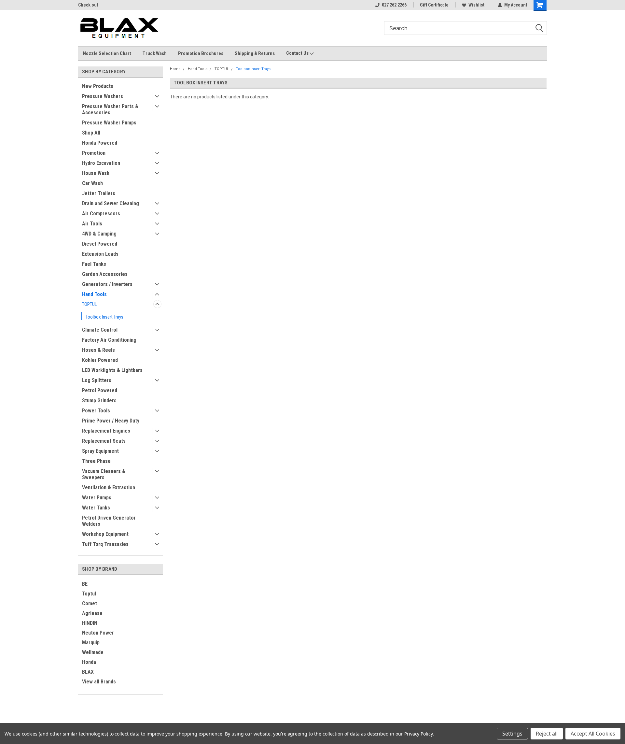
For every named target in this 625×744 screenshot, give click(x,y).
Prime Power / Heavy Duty (110, 421)
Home (175, 69)
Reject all (547, 733)
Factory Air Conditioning (109, 340)
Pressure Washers (102, 96)
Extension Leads (100, 254)
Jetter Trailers (98, 193)
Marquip (91, 642)
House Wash (95, 173)
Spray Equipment (100, 451)
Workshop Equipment (105, 534)
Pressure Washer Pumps (109, 123)
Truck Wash (155, 53)
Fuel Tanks (94, 264)
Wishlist (476, 4)
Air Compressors (101, 213)
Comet (89, 603)
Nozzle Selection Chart (107, 53)
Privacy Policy (418, 734)
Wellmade (93, 652)
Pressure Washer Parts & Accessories (110, 109)
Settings (512, 733)
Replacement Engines (106, 431)
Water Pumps (96, 497)
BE (85, 584)
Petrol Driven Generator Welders (109, 521)
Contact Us (298, 53)
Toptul (89, 594)
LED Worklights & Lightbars (112, 370)
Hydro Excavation (101, 163)
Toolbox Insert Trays (104, 317)
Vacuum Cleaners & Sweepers (103, 474)
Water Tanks (96, 508)
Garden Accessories (105, 274)
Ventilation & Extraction (108, 487)
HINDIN (89, 623)
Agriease (92, 613)
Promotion (93, 153)
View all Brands (99, 682)
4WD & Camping (99, 234)
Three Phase (96, 461)
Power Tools (96, 411)
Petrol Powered (99, 390)
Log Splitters (96, 380)
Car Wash (92, 183)
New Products (97, 86)
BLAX (88, 672)
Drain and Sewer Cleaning (110, 203)
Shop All (91, 133)
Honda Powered (99, 143)
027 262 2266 (394, 4)
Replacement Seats (104, 441)
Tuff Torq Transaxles (105, 544)
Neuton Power (98, 633)
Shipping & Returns (255, 53)
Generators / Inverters (107, 284)
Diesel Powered (99, 244)
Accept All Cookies (593, 733)
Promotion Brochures (200, 53)
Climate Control (100, 330)
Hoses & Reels (98, 350)
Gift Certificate (434, 4)
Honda (89, 662)
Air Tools (92, 224)
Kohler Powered (100, 360)
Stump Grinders (99, 400)
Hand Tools (94, 294)
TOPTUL (89, 304)
